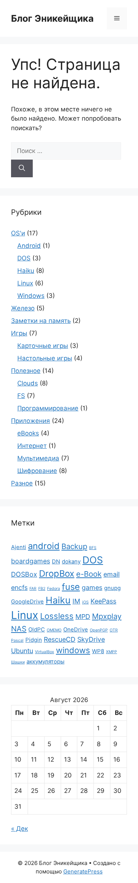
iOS (85, 602)
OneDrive (75, 629)
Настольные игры (44, 358)
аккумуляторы (45, 661)
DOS (24, 258)
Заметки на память (41, 320)
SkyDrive (91, 639)
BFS (92, 547)
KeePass (103, 601)
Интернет (32, 445)
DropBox (56, 573)
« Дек (19, 828)
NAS (18, 628)
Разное (22, 483)
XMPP (111, 651)
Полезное (25, 370)
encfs (19, 587)
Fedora (53, 588)
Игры (19, 333)
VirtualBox (44, 651)
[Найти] (22, 168)
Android (29, 245)
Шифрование (37, 470)
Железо (23, 308)
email (111, 574)
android (44, 546)
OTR (114, 630)
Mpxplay (106, 616)
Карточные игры (42, 345)
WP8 (98, 651)
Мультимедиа (38, 458)
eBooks (28, 433)
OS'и (18, 233)
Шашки (18, 662)
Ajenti (18, 547)
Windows (31, 295)
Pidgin (33, 639)
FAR (32, 588)
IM (76, 601)
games (92, 587)
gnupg (112, 587)
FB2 (41, 588)
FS (21, 395)
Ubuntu (22, 651)
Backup (74, 546)
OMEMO (54, 630)
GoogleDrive (27, 601)
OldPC (36, 629)
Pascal (17, 640)
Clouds (27, 383)
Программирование (47, 408)
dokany (71, 561)
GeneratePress (83, 871)
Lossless (57, 616)
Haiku (25, 270)
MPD (82, 616)
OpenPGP (99, 630)
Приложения (30, 420)
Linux (25, 283)
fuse (71, 586)
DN (56, 561)
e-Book (89, 573)
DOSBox (24, 574)
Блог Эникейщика (52, 18)
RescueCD (59, 639)
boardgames (30, 561)
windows (73, 650)
